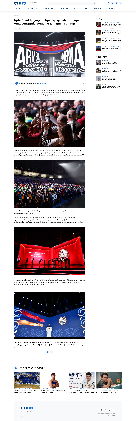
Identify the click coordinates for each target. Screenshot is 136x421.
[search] (95, 3)
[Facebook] (108, 3)
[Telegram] (120, 3)
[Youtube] (112, 3)
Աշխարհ (76, 9)
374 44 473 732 (111, 415)
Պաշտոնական (97, 9)
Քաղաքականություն (33, 9)
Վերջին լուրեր (18, 9)
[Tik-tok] (116, 3)
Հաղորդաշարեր (111, 9)
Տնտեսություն (49, 9)
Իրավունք (86, 9)
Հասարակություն (63, 9)
